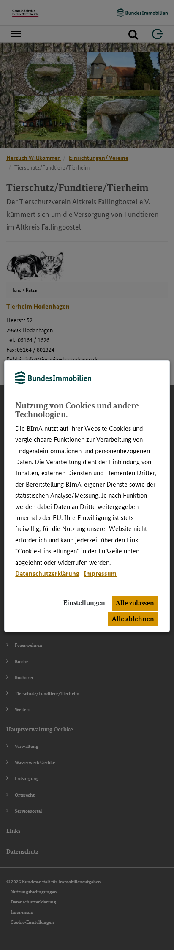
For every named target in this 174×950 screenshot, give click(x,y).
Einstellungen (84, 602)
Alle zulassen (135, 603)
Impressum (100, 573)
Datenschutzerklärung (47, 573)
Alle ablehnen (133, 618)
